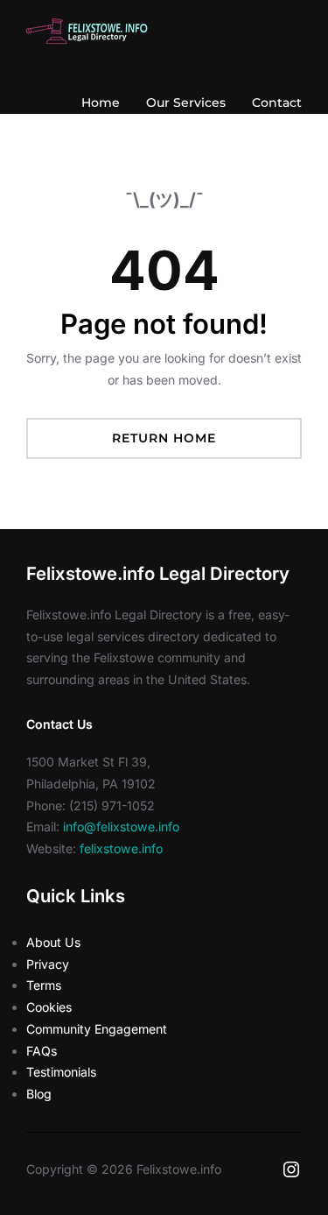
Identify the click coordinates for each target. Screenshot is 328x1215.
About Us (53, 942)
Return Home (164, 438)
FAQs (41, 1050)
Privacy (47, 964)
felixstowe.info (121, 848)
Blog (39, 1093)
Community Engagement (96, 1028)
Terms (43, 985)
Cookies (49, 1007)
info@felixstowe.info (121, 826)
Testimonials (61, 1071)
